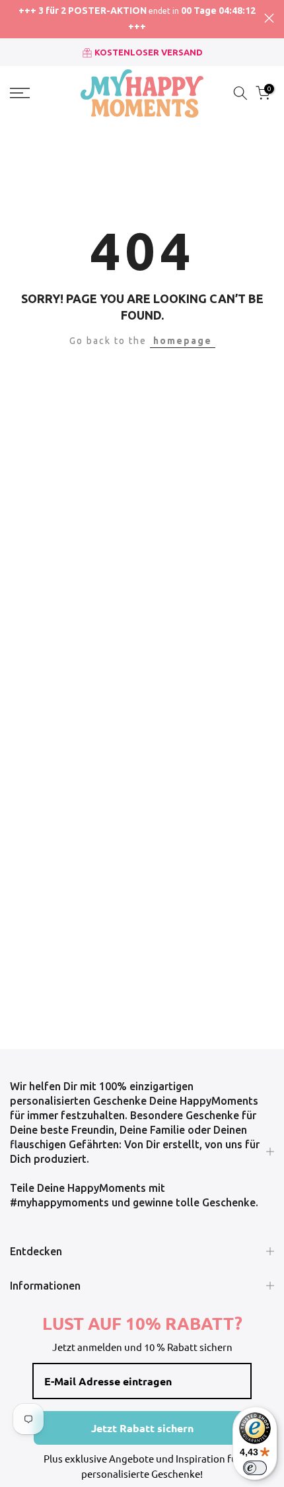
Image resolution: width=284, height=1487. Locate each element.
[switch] (255, 1468)
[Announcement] (137, 19)
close (269, 18)
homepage (182, 340)
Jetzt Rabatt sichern (142, 1428)
